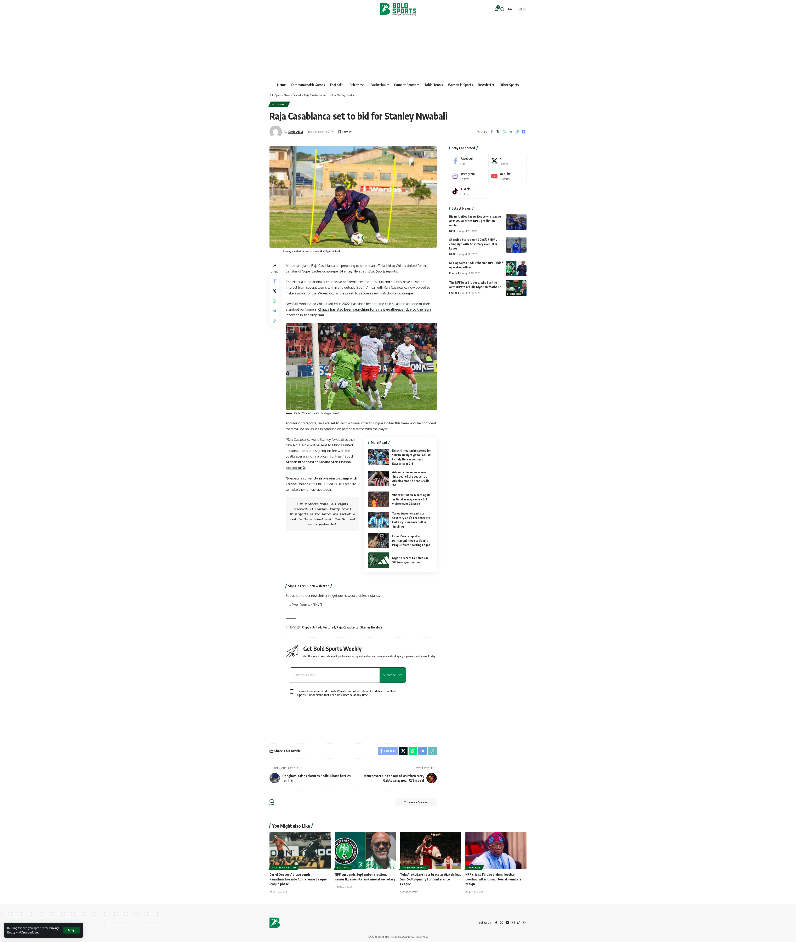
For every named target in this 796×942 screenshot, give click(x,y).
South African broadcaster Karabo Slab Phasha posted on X (320, 462)
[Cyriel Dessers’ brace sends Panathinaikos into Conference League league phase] (300, 850)
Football (279, 104)
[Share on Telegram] (511, 131)
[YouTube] (507, 922)
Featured (329, 627)
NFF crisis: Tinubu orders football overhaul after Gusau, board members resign (493, 879)
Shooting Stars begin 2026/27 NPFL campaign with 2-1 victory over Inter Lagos (473, 244)
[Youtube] (507, 176)
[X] (507, 161)
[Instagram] (468, 176)
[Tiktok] (468, 191)
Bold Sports (299, 514)
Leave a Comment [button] (418, 802)
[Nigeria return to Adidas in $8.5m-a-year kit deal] (378, 560)
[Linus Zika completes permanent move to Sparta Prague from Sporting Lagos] (378, 540)
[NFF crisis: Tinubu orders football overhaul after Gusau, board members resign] (496, 850)
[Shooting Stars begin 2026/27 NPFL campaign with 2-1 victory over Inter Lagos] (516, 245)
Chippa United (311, 627)
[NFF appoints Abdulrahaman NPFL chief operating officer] (516, 268)
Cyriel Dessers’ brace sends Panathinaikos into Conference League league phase (298, 879)
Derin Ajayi (295, 131)
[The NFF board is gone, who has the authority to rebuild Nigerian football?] (516, 288)
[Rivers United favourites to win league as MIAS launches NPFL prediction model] (516, 222)
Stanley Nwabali (353, 271)
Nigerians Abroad (284, 867)
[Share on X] (498, 131)
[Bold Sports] (398, 9)
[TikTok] (518, 922)
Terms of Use (30, 932)
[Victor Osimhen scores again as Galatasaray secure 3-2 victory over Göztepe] (378, 499)
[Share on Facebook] (491, 131)
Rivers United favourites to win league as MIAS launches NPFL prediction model (475, 221)
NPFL (452, 231)
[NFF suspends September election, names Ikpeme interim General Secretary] (365, 850)
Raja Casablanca (348, 627)
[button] (71, 930)
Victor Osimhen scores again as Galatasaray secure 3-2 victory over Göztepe (411, 499)
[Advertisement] (398, 50)
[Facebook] (468, 161)
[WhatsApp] (524, 922)
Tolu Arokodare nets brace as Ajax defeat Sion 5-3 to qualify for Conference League (430, 879)
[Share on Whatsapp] (504, 131)
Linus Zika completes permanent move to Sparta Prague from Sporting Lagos (411, 540)
